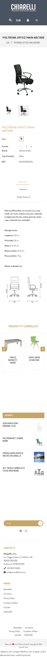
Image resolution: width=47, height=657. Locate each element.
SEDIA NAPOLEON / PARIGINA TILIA (11, 424)
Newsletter (8, 589)
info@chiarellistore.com (16, 572)
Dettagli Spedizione (23, 197)
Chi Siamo (8, 593)
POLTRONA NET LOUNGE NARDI (13, 439)
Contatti (7, 607)
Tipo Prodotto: (8, 156)
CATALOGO (8, 612)
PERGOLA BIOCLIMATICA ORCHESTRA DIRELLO (13, 454)
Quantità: (5, 146)
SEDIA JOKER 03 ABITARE (34, 358)
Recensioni (23, 189)
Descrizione (23, 181)
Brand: (5, 150)
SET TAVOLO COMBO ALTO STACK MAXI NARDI (14, 469)
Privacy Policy (9, 598)
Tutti (8, 42)
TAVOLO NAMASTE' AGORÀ (12, 360)
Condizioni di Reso (11, 603)
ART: (4, 161)
